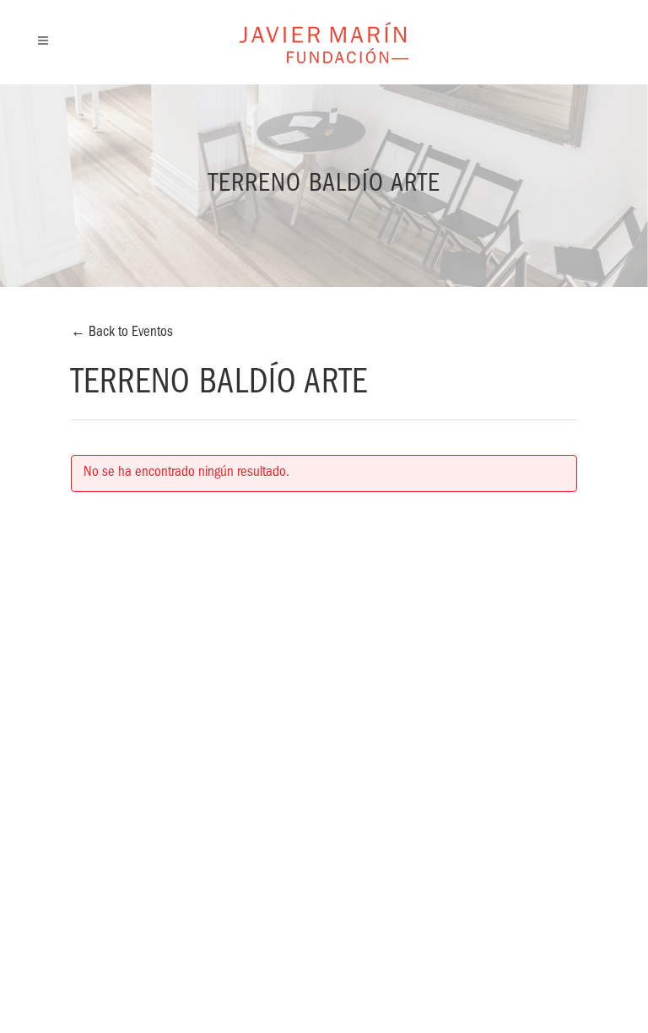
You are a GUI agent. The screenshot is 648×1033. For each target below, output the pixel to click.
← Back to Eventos (122, 333)
